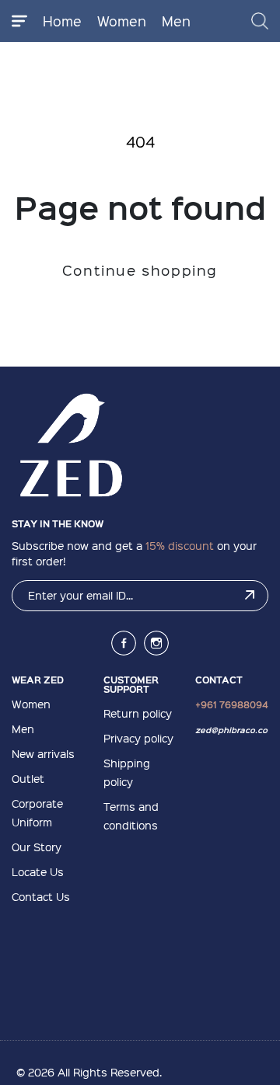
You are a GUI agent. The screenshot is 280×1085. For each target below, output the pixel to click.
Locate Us (38, 871)
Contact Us (41, 896)
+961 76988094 (231, 704)
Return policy (137, 713)
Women (121, 21)
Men (176, 21)
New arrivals (43, 753)
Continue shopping (140, 270)
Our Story (36, 847)
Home (62, 21)
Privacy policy (138, 738)
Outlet (28, 778)
